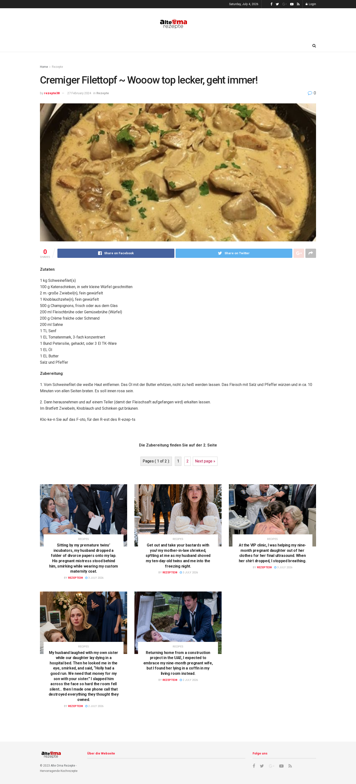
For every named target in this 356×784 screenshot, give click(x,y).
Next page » (205, 461)
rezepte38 (52, 93)
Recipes (83, 539)
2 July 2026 (95, 706)
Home (44, 67)
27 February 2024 (79, 93)
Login (312, 4)
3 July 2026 (95, 577)
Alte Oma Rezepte (63, 765)
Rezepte (57, 67)
